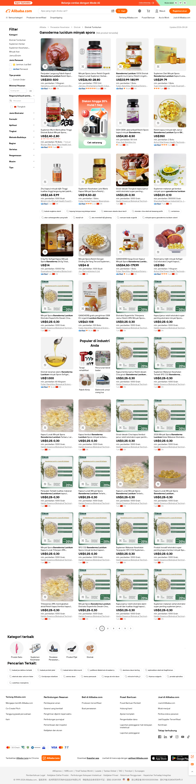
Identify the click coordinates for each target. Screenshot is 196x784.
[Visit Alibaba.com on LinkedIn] (165, 737)
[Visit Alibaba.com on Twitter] (171, 737)
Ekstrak (77, 27)
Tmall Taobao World (84, 771)
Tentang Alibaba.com (16, 697)
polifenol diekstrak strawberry (102, 670)
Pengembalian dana (128, 719)
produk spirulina (176, 676)
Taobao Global (110, 771)
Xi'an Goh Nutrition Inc (126, 142)
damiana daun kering (131, 670)
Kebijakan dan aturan (53, 730)
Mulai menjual (164, 708)
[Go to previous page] (96, 628)
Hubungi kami (126, 708)
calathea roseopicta (20, 683)
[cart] (149, 11)
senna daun (70, 676)
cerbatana (175, 211)
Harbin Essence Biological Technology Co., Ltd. (132, 201)
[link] (192, 756)
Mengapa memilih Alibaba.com (19, 703)
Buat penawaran (89, 708)
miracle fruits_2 (134, 676)
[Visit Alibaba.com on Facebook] (159, 737)
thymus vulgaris (155, 676)
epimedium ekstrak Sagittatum (160, 670)
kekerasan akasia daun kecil (115, 211)
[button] (113, 11)
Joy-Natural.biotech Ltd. (89, 271)
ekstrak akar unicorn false (22, 676)
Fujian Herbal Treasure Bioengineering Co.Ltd (94, 201)
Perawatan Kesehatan (60, 27)
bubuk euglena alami (52, 211)
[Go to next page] (130, 628)
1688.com (68, 771)
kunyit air (79, 218)
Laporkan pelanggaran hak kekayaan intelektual (136, 726)
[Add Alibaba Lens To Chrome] (51, 758)
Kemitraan (162, 725)
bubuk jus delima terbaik (22, 670)
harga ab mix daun (111, 676)
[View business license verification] (124, 779)
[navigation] (21, 328)
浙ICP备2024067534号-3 (171, 780)
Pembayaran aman (52, 703)
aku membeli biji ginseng (101, 218)
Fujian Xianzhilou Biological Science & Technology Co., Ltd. (132, 86)
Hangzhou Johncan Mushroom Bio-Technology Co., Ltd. (57, 86)
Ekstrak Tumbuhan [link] (93, 27)
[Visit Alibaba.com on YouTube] (182, 737)
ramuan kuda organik (128, 218)
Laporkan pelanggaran (130, 733)
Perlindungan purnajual (54, 719)
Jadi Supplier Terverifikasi (169, 719)
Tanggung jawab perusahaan (18, 714)
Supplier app (93, 758)
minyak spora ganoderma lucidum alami (161, 218)
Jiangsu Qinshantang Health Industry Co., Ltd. (94, 86)
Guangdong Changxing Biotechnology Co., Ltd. (57, 271)
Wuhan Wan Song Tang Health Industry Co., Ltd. (57, 144)
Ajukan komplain (127, 714)
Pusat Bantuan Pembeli (130, 703)
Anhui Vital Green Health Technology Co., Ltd (170, 142)
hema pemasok (90, 676)
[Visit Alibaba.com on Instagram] (177, 737)
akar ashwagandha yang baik (56, 218)
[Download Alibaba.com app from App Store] (159, 758)
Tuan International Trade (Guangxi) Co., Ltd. (170, 86)
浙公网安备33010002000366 (144, 780)
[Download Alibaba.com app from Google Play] (180, 758)
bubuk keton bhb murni (72, 670)
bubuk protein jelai (47, 670)
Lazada (98, 771)
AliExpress (57, 771)
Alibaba (43, 27)
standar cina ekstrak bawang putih (149, 211)
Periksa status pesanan (168, 714)
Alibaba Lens (22, 758)
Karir (8, 719)
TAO (120, 771)
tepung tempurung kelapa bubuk (82, 211)
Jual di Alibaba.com (166, 703)
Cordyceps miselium (49, 676)
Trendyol (128, 771)
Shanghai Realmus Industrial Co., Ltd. (170, 201)
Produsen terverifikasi (91, 703)
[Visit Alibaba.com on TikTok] (188, 737)
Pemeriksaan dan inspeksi (55, 725)
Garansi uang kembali (53, 708)
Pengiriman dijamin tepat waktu (57, 714)
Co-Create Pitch (13, 708)
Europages (139, 771)
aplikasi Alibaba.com (138, 758)
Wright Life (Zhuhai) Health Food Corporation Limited (57, 201)
